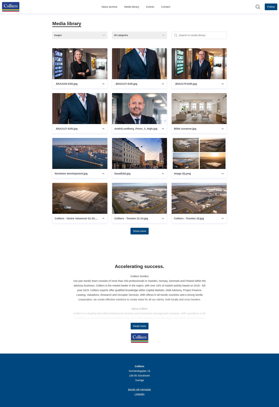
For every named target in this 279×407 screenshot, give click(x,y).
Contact (165, 6)
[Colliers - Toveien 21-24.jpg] (139, 198)
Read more (139, 326)
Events (150, 6)
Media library (131, 6)
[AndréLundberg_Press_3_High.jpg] (139, 108)
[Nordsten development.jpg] (79, 153)
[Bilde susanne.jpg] (199, 108)
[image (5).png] (199, 153)
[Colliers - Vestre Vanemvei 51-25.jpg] (79, 198)
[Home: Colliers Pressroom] (11, 7)
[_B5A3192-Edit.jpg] (79, 63)
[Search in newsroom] (257, 7)
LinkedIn (139, 394)
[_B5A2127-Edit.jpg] (139, 63)
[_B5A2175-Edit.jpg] (199, 63)
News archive (109, 6)
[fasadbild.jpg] (139, 153)
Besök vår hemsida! (139, 389)
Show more (139, 231)
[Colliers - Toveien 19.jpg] (199, 198)
